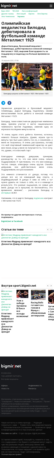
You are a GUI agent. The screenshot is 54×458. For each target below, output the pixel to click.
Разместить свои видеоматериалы (35, 425)
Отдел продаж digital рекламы (32, 433)
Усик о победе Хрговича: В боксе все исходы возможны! (22, 308)
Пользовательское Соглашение (17, 427)
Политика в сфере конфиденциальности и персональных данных (26, 428)
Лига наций (21, 14)
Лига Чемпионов (8, 16)
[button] (47, 229)
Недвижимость (35, 385)
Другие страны (7, 14)
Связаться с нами (9, 425)
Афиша (4, 385)
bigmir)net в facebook (12, 221)
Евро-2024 (5, 11)
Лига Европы (42, 14)
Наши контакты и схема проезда (15, 422)
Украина (21, 16)
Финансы (32, 388)
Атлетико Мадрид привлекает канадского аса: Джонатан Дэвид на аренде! (26, 242)
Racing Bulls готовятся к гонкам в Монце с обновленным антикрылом (38, 309)
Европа (31, 14)
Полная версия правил (11, 454)
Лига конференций (29, 11)
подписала (39, 198)
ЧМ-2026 (15, 11)
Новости (5, 388)
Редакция (38, 422)
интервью (6, 192)
